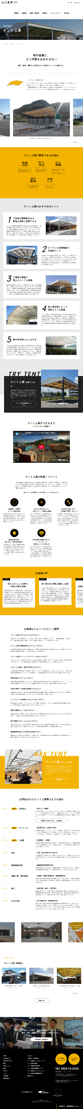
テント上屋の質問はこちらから (59, 780)
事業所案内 (6, 1078)
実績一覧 (41, 1000)
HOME (5, 1056)
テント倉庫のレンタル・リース (36, 1061)
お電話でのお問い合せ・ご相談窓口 (52, 820)
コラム (5, 1073)
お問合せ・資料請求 (33, 1058)
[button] (71, 142)
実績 (4, 1068)
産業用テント (13, 43)
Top (4, 43)
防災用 (66, 13)
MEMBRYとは (7, 1058)
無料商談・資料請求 (41, 1039)
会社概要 (5, 1076)
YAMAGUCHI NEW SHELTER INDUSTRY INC (41, 1101)
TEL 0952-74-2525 (67, 1068)
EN (71, 2)
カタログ (30, 1056)
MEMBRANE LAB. (8, 1061)
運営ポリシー (31, 1076)
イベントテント (55, 13)
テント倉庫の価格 (32, 1063)
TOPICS (5, 1071)
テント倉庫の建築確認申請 (35, 1073)
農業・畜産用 (34, 13)
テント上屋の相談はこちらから (23, 404)
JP (68, 2)
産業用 (16, 13)
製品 (7, 43)
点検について (7, 1066)
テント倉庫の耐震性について (35, 1068)
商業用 (44, 13)
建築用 (24, 13)
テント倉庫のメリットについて (36, 1071)
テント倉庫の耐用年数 (34, 1066)
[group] (41, 932)
